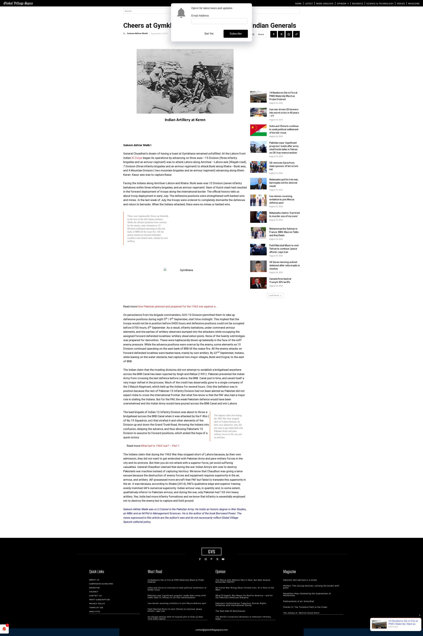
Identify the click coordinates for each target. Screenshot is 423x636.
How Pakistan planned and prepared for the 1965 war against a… (177, 306)
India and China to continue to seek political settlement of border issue (284, 129)
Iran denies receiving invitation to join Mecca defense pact (281, 199)
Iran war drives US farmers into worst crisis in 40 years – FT (284, 112)
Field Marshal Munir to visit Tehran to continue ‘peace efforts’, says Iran (284, 248)
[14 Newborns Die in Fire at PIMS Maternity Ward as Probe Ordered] (258, 97)
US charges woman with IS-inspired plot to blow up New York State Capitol (175, 617)
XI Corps (137, 157)
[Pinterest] (211, 559)
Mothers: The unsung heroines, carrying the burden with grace (311, 586)
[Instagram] (206, 559)
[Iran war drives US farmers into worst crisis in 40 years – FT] (258, 112)
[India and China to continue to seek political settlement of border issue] (258, 130)
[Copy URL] (296, 34)
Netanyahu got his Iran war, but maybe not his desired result (283, 182)
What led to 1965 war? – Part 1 (160, 445)
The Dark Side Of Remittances (230, 611)
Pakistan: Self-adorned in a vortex (300, 580)
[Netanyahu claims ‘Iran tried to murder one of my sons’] (258, 217)
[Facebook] (273, 34)
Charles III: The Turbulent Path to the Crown (305, 607)
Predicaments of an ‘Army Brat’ (298, 601)
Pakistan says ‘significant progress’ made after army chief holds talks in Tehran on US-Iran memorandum (177, 596)
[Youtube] (223, 559)
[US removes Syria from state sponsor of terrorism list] (258, 167)
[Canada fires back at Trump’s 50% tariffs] (258, 283)
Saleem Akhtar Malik (137, 33)
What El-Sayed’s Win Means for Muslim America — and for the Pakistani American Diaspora (244, 596)
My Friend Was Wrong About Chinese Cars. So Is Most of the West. (244, 588)
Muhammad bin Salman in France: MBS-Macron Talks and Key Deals (284, 232)
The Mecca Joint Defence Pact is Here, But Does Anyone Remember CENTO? (242, 581)
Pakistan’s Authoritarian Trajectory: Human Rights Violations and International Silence (240, 604)
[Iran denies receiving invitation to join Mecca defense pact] (258, 200)
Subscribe (236, 33)
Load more (274, 295)
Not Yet (209, 33)
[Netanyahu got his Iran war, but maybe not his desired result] (258, 183)
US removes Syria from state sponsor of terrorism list (283, 166)
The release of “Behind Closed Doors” (301, 613)
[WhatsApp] (289, 34)
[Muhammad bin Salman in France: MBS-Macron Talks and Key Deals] (258, 233)
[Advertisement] (185, 270)
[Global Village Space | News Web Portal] (18, 3)
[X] (281, 34)
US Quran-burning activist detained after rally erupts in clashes (284, 265)
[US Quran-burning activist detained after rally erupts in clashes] (258, 266)
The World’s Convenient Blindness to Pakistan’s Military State (243, 617)
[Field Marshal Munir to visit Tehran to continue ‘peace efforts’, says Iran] (258, 249)
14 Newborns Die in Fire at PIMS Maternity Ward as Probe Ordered (283, 96)
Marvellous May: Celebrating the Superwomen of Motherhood (307, 594)
